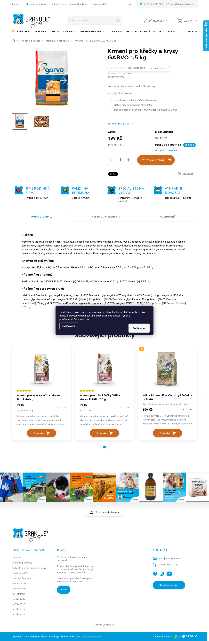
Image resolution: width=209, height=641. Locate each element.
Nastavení (68, 325)
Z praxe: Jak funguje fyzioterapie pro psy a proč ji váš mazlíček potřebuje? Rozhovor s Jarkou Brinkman (75, 569)
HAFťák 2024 (18, 609)
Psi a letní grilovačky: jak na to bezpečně (72, 559)
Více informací (82, 319)
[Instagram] (161, 573)
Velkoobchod (18, 588)
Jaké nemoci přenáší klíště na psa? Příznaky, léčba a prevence (74, 580)
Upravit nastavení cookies (88, 636)
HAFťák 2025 (18, 604)
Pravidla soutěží (99, 3)
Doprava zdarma (20, 583)
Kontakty (16, 3)
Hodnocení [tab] (167, 217)
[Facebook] (155, 573)
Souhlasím (139, 328)
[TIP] (168, 369)
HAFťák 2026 (18, 598)
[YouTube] (169, 573)
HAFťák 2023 (18, 614)
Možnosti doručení (166, 150)
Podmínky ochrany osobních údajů (68, 3)
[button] (104, 447)
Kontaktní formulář (169, 584)
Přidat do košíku (152, 160)
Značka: (116, 77)
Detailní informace (118, 124)
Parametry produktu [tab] (106, 217)
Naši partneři (18, 593)
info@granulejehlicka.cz (171, 558)
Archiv (63, 589)
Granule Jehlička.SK (104, 624)
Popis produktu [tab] (41, 217)
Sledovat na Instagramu (108, 512)
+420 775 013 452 (168, 564)
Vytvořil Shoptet (163, 636)
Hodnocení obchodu (22, 578)
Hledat (118, 20)
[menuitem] (22, 31)
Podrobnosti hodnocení (158, 68)
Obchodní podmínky (35, 3)
